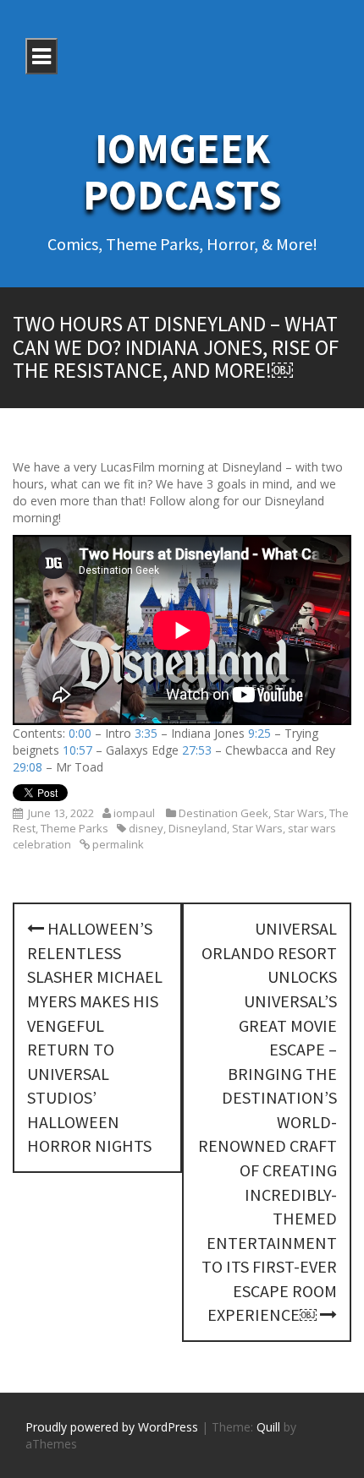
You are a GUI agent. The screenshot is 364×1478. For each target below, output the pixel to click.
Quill (268, 1427)
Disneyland (197, 828)
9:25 (259, 733)
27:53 (197, 750)
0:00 (80, 733)
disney (146, 828)
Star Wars (298, 813)
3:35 (146, 733)
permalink (117, 844)
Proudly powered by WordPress (111, 1427)
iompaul (134, 813)
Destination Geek (223, 813)
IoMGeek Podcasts (182, 171)
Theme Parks (74, 828)
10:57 (77, 750)
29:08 (27, 767)
